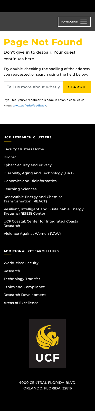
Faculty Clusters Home (24, 149)
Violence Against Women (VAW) (32, 233)
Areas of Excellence (21, 303)
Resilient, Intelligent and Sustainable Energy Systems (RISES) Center (44, 211)
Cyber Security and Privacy (28, 165)
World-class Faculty (21, 263)
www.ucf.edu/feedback (29, 105)
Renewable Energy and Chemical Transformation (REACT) (34, 199)
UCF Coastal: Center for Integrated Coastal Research (41, 223)
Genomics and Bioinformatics (30, 181)
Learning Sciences (20, 189)
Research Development (25, 295)
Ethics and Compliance (24, 287)
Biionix (10, 157)
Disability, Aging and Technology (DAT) (39, 173)
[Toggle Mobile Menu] (90, 5)
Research (12, 271)
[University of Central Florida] (37, 6)
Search (77, 87)
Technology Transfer (22, 279)
